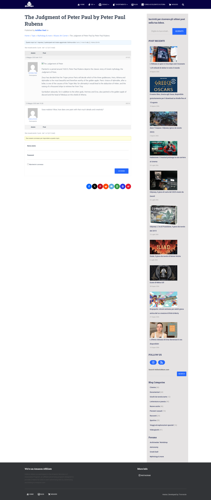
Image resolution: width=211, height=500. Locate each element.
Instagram (146, 475)
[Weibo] (128, 186)
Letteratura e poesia (158, 402)
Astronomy (154, 447)
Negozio (175, 4)
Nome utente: (31, 146)
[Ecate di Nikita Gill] (163, 273)
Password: (30, 155)
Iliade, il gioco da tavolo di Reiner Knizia (165, 256)
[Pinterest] (100, 186)
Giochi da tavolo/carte (158, 397)
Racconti (153, 416)
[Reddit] (106, 186)
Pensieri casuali (156, 411)
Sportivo (153, 420)
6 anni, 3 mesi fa (81, 42)
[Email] (111, 186)
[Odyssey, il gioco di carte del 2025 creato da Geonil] (163, 180)
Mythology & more (44, 36)
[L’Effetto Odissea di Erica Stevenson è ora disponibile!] (163, 330)
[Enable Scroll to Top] (206, 495)
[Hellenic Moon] (29, 4)
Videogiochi (154, 430)
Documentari (155, 392)
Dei (92, 4)
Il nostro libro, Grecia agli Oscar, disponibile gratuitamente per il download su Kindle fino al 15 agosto (168, 98)
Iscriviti (179, 31)
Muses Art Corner (61, 36)
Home (82, 4)
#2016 (128, 103)
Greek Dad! (154, 452)
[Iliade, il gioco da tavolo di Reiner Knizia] (163, 247)
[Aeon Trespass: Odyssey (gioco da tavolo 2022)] (163, 119)
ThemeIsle (182, 494)
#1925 (128, 57)
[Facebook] (89, 186)
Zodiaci (105, 4)
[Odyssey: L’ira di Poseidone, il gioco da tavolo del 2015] (163, 215)
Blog (136, 4)
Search (181, 374)
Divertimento (121, 4)
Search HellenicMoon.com (159, 370)
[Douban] (117, 186)
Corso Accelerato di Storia (154, 4)
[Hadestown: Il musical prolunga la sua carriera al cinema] (163, 148)
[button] (94, 4)
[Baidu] (122, 186)
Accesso (121, 171)
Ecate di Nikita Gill (157, 283)
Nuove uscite (155, 406)
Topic (33, 36)
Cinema (153, 387)
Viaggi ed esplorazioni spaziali (162, 425)
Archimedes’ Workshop (159, 442)
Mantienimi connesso (36, 164)
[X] (94, 186)
